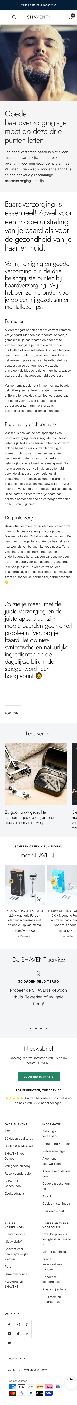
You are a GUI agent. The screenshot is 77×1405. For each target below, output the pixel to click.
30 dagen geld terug (19, 1138)
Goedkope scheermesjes (52, 1279)
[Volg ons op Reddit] (9, 1342)
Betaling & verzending (50, 1133)
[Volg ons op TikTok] (18, 1333)
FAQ (7, 1131)
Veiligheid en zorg (17, 1166)
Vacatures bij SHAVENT (14, 1284)
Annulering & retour (56, 1144)
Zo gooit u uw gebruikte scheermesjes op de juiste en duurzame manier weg (30, 817)
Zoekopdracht (14, 1193)
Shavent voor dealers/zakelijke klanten (16, 1254)
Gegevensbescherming (56, 1186)
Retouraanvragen (54, 1151)
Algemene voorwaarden (51, 1161)
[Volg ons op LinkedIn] (27, 1333)
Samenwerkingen (17, 1274)
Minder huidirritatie (55, 1252)
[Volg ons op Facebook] (9, 1324)
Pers (8, 1266)
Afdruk (47, 1196)
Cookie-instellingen (56, 1203)
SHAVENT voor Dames (15, 1156)
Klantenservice (15, 1234)
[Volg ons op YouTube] (9, 1333)
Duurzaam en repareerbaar (51, 1299)
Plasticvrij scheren (55, 1289)
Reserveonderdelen (19, 1173)
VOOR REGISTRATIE (38, 1076)
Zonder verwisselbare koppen (52, 1264)
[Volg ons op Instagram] (18, 1324)
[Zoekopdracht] (14, 17)
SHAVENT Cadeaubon (13, 1183)
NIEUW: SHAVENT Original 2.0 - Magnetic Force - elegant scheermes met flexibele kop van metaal (25, 918)
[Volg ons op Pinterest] (27, 1324)
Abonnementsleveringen (57, 1173)
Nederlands (14, 1358)
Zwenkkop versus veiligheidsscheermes (57, 1239)
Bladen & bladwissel (19, 1146)
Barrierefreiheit (53, 1211)
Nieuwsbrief (13, 1241)
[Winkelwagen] (70, 17)
